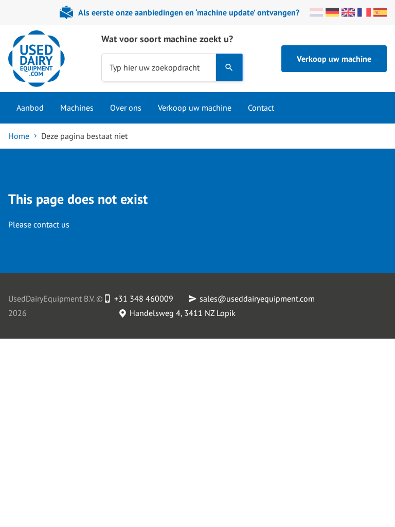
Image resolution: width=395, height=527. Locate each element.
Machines (77, 107)
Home (18, 136)
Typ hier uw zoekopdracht (155, 67)
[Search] (229, 67)
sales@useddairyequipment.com (257, 298)
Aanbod (30, 107)
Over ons (125, 107)
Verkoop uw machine (334, 59)
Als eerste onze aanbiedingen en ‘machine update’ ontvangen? (188, 12)
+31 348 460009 (143, 298)
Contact (261, 107)
